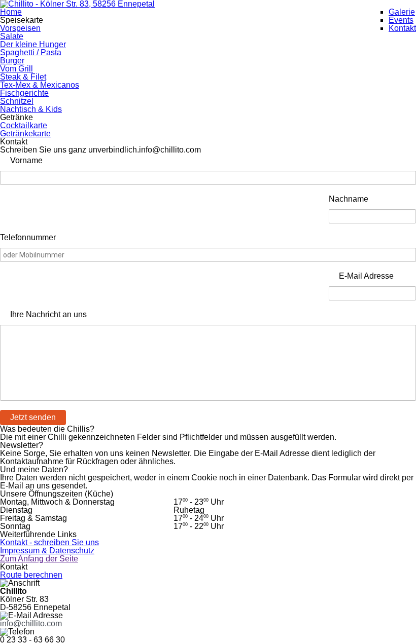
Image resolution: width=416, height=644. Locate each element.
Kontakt (402, 28)
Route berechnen (31, 575)
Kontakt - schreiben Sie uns (49, 542)
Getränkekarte (25, 133)
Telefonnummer (28, 237)
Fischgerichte (24, 93)
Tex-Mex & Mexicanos (39, 85)
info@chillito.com (31, 623)
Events (401, 20)
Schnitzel (16, 101)
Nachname (348, 199)
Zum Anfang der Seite (39, 558)
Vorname (26, 160)
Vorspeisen (20, 28)
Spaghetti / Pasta (30, 52)
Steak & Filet (23, 76)
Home (11, 12)
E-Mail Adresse (366, 276)
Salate (11, 36)
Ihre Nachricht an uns (48, 314)
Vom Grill (16, 68)
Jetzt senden (33, 417)
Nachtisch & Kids (31, 109)
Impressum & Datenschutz (47, 550)
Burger (12, 60)
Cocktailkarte (23, 125)
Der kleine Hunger (33, 44)
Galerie (402, 12)
